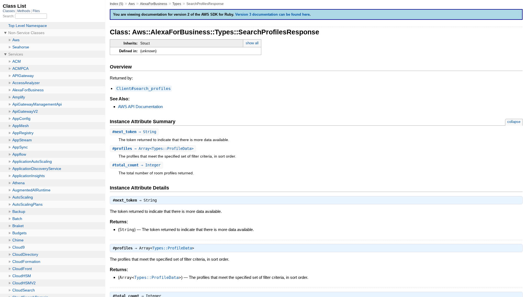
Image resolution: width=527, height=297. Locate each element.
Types (176, 4)
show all (252, 43)
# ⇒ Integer (136, 165)
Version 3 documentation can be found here (272, 14)
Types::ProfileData (172, 248)
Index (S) (116, 4)
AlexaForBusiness (153, 4)
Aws (131, 4)
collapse (513, 122)
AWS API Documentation (140, 106)
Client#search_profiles (143, 88)
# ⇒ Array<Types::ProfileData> (153, 148)
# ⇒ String (134, 132)
